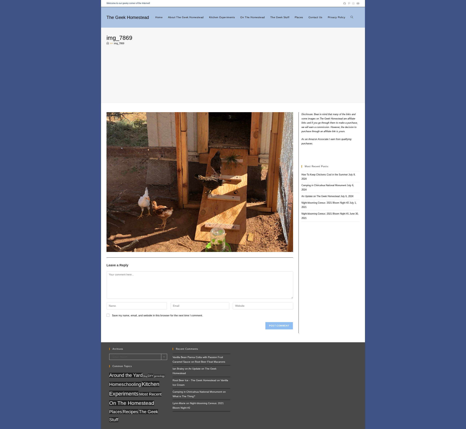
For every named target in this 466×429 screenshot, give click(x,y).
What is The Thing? (184, 396)
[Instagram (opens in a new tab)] (353, 3)
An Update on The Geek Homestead (320, 196)
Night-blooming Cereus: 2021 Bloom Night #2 (325, 202)
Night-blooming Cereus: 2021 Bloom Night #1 (325, 213)
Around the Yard (126, 375)
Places (115, 411)
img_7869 (119, 43)
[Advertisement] (233, 74)
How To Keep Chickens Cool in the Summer (324, 174)
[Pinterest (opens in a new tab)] (349, 3)
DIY (150, 376)
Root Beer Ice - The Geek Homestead (194, 380)
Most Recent (150, 394)
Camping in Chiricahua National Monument (323, 185)
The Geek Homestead (127, 17)
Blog (145, 376)
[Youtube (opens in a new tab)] (358, 3)
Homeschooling (125, 384)
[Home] (107, 43)
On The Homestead (131, 403)
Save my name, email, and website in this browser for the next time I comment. (157, 315)
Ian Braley (178, 368)
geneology (159, 376)
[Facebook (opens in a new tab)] (344, 3)
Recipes (130, 411)
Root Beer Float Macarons (210, 361)
